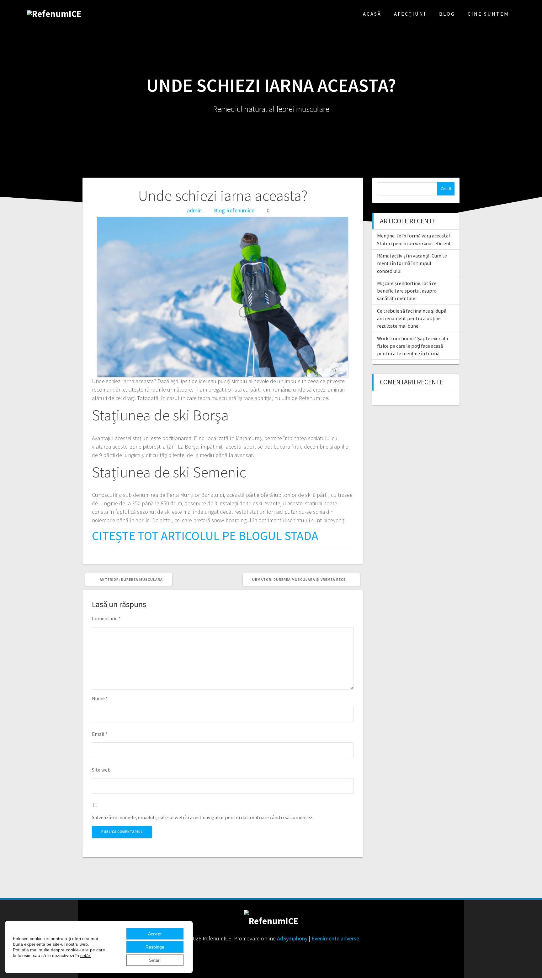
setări (85, 955)
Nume (100, 698)
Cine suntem (488, 14)
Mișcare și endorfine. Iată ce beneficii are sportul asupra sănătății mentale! (407, 291)
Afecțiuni (410, 14)
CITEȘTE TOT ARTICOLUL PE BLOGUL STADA (205, 536)
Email (100, 734)
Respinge (155, 946)
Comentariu (106, 618)
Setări (155, 960)
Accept (155, 933)
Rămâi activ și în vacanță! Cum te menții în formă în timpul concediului (412, 263)
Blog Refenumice (234, 210)
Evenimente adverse (335, 938)
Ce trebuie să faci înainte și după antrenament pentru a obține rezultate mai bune (411, 318)
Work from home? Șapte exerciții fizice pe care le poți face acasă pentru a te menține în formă (412, 346)
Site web (101, 770)
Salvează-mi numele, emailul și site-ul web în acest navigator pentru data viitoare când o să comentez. (202, 817)
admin (194, 210)
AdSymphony (292, 938)
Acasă (372, 14)
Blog (447, 14)
